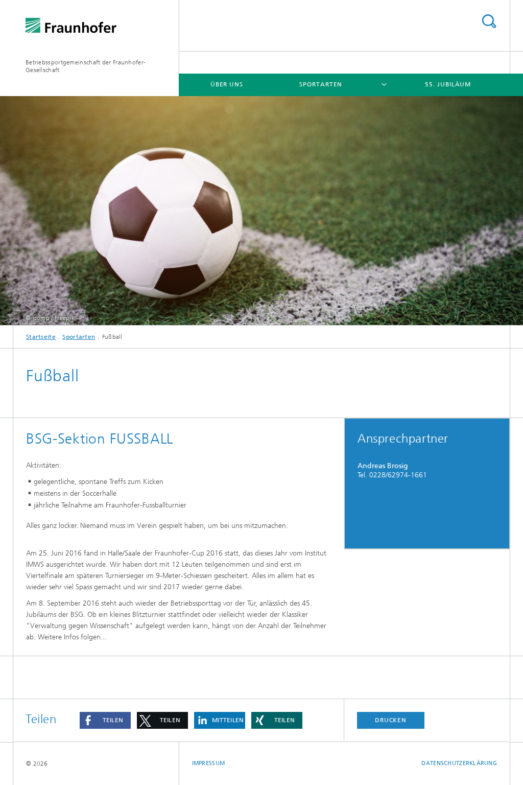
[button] (105, 720)
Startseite (41, 336)
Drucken (391, 720)
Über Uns (226, 84)
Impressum (208, 763)
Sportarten (320, 84)
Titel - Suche (489, 21)
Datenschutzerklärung (459, 763)
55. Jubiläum (448, 84)
